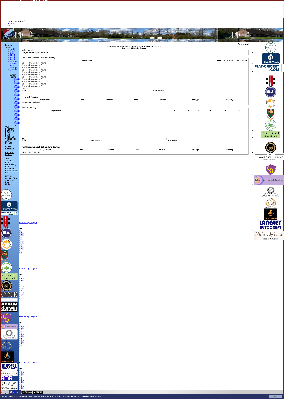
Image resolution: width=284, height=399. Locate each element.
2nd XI (12, 51)
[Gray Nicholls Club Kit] (270, 86)
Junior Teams (13, 76)
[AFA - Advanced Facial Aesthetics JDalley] (9, 328)
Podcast (9, 153)
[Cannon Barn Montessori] (270, 175)
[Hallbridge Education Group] (270, 208)
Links (7, 185)
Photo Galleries (9, 148)
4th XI (12, 55)
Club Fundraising (10, 164)
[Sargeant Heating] (270, 219)
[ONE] (9, 297)
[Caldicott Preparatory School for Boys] (271, 119)
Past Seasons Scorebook (10, 137)
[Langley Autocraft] (271, 230)
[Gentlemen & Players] (271, 197)
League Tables (9, 46)
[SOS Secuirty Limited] (6, 380)
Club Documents (11, 168)
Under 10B (19, 235)
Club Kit (8, 155)
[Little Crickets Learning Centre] (270, 130)
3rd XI (12, 53)
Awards (9, 141)
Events (8, 143)
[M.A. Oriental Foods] (270, 97)
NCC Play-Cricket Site (11, 178)
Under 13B (19, 243)
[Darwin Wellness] (9, 311)
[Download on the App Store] (38, 393)
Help (7, 183)
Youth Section (9, 160)
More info (98, 396)
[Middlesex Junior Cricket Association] (271, 64)
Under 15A (19, 247)
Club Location (9, 128)
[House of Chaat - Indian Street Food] (270, 152)
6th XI (12, 59)
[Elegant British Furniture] (9, 389)
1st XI (12, 49)
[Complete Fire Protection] (270, 108)
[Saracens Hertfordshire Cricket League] (270, 53)
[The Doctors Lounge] (9, 301)
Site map (9, 181)
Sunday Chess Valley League (23, 223)
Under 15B (19, 249)
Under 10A (19, 233)
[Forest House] (270, 138)
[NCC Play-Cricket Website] (9, 215)
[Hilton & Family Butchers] (9, 375)
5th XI (12, 57)
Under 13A (19, 241)
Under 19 (18, 392)
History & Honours (9, 132)
